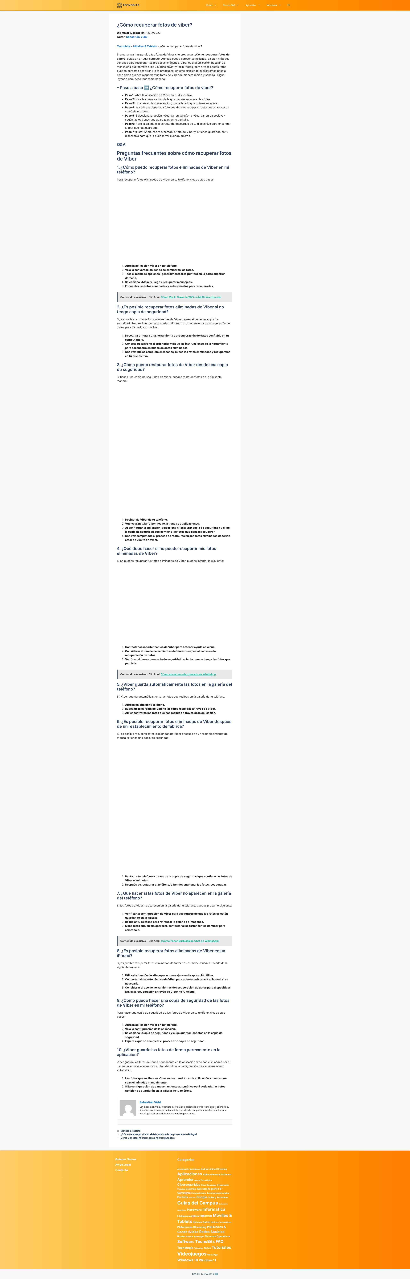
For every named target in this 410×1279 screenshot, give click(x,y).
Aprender (251, 5)
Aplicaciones (189, 1174)
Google (201, 1197)
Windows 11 (207, 1260)
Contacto (121, 1170)
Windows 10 (187, 1260)
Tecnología (185, 1247)
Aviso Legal (123, 1164)
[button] (288, 5)
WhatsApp (212, 1255)
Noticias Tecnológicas (221, 1222)
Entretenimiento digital (218, 1193)
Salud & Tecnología (195, 1236)
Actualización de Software (188, 1169)
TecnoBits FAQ (209, 1241)
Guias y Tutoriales (218, 1197)
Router (181, 1236)
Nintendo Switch (201, 1222)
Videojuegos (191, 1254)
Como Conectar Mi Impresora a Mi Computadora (148, 1137)
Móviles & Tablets (145, 46)
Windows (272, 5)
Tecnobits (123, 46)
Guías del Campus (197, 1203)
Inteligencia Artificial (188, 1216)
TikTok (207, 1248)
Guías (209, 5)
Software (185, 1241)
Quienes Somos (125, 1159)
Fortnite (182, 1197)
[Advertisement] (174, 208)
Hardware (194, 1209)
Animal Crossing (218, 1169)
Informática (213, 1209)
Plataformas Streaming (191, 1227)
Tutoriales (221, 1247)
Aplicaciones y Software (217, 1174)
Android (205, 1169)
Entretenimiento (198, 1193)
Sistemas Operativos (217, 1236)
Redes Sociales (212, 1232)
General (192, 1198)
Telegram (198, 1248)
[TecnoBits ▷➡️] (128, 5)
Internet (206, 1216)
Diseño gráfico (210, 1188)
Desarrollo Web (194, 1189)
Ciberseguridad (188, 1184)
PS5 (209, 1227)
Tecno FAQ (229, 5)
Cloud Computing (208, 1185)
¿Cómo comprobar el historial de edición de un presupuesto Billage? (159, 1134)
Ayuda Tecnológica (203, 1180)
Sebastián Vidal (137, 37)
